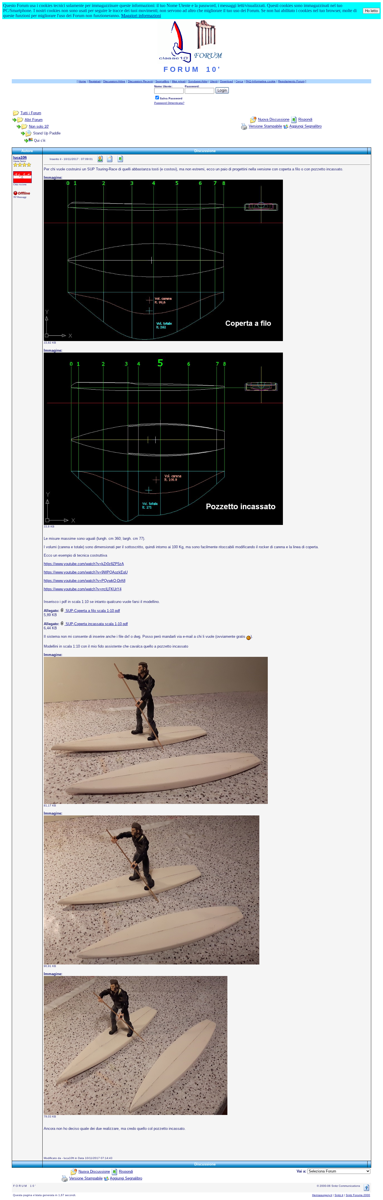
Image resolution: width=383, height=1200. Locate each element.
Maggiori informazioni (141, 15)
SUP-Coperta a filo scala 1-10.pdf (92, 611)
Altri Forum (34, 120)
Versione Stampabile (265, 126)
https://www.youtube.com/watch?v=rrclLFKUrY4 (82, 589)
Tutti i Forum (30, 113)
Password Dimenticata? (169, 102)
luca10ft (20, 158)
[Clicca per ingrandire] (163, 260)
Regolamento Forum (291, 81)
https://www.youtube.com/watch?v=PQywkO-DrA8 (84, 581)
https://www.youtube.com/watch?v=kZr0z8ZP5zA (84, 564)
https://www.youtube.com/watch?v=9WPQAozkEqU (86, 572)
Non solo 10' (39, 126)
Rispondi (305, 120)
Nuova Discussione (273, 120)
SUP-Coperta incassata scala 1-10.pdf (96, 624)
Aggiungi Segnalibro (305, 126)
